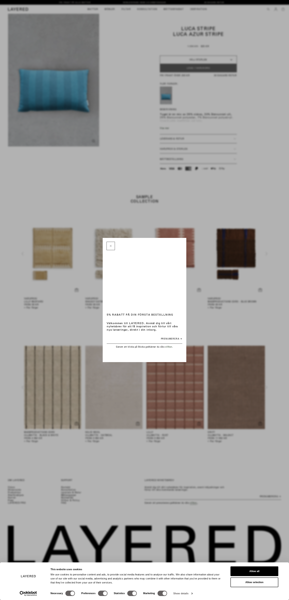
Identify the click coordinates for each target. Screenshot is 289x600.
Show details (180, 593)
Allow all (254, 571)
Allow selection (254, 582)
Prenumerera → (171, 339)
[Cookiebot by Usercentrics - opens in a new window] (28, 593)
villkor (168, 347)
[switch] (103, 593)
